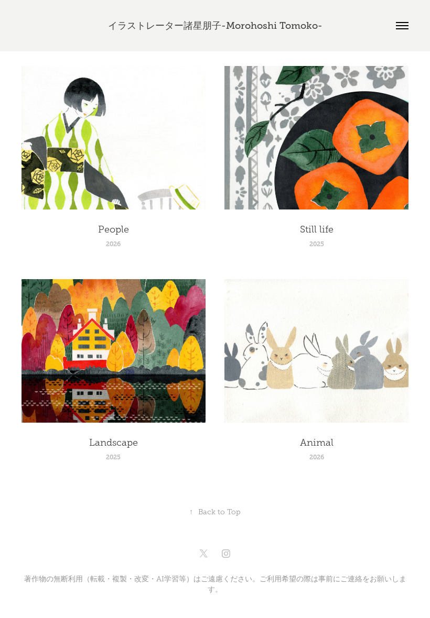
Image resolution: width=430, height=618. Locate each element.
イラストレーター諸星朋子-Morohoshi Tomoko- (215, 25)
